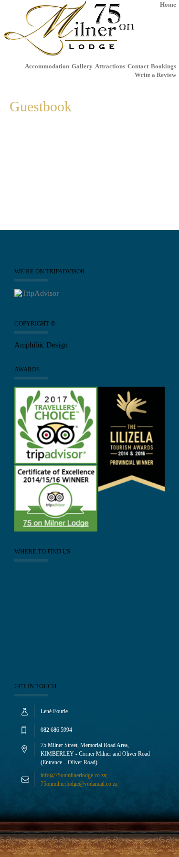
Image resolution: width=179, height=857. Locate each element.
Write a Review (155, 74)
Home (168, 4)
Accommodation (47, 66)
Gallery (82, 66)
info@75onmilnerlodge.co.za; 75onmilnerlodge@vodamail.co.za (79, 779)
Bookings (163, 66)
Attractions (110, 66)
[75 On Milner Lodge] (68, 31)
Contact (137, 66)
